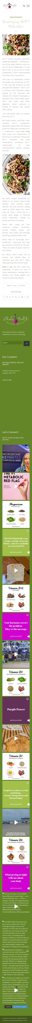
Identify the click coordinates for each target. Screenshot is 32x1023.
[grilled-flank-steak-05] (16, 44)
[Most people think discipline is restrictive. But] (16, 962)
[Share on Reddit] (25, 297)
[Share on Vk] (22, 297)
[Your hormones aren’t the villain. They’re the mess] (16, 626)
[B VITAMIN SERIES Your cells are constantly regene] (16, 682)
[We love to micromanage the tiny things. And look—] (16, 794)
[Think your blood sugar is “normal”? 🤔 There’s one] (16, 486)
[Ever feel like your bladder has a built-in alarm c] (16, 990)
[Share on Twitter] (7, 297)
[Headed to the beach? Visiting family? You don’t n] (16, 822)
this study (25, 131)
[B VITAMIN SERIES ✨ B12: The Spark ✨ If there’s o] (16, 598)
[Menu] (27, 5)
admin (23, 285)
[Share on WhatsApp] (10, 297)
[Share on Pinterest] (13, 297)
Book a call (7, 267)
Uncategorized (16, 17)
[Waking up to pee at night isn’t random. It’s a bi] (16, 878)
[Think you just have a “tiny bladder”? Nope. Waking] (16, 906)
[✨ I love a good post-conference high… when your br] (16, 458)
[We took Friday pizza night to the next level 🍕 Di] (16, 738)
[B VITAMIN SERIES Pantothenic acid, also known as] (16, 934)
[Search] (23, 5)
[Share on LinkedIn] (16, 297)
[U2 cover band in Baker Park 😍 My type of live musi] (16, 654)
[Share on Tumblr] (19, 297)
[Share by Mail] (28, 297)
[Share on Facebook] (3, 297)
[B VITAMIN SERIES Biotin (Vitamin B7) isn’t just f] (16, 766)
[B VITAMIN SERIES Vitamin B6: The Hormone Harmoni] (16, 850)
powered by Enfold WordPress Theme (18, 1020)
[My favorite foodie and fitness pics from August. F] (16, 570)
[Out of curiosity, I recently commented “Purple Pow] (16, 710)
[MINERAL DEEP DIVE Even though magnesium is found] (16, 514)
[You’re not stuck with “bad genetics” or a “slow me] (16, 542)
